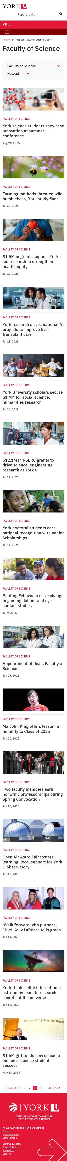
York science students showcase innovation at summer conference (33, 131)
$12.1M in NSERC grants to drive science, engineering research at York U (28, 465)
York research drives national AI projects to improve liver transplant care (33, 329)
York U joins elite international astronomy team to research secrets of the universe (32, 992)
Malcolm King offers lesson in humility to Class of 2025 (31, 728)
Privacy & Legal (10, 1147)
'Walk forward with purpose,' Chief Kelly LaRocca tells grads (32, 927)
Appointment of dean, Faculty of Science (33, 666)
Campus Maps (10, 1137)
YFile (6, 24)
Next (57, 1087)
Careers (7, 1153)
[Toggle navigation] (7, 32)
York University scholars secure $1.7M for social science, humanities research (33, 397)
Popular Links (27, 14)
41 (49, 1087)
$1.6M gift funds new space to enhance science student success (31, 1060)
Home (6, 39)
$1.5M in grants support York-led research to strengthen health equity (31, 261)
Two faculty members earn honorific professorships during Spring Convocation (33, 794)
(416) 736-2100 (11, 1134)
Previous (11, 1087)
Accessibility (9, 1150)
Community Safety (12, 1143)
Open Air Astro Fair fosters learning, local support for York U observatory (32, 862)
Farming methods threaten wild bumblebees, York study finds (33, 196)
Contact (7, 1131)
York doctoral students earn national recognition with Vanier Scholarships (33, 533)
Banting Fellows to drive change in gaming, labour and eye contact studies (33, 600)
